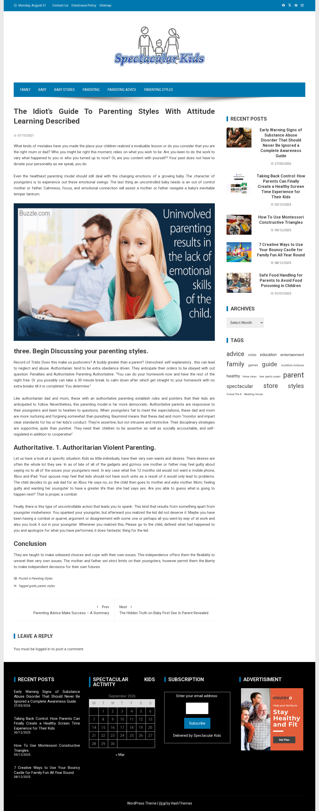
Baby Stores (64, 89)
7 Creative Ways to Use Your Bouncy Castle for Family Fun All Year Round (281, 249)
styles (51, 586)
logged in (43, 649)
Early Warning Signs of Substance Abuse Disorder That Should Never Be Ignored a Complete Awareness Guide (281, 143)
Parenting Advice (122, 89)
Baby (42, 89)
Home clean (249, 376)
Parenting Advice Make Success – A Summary (71, 610)
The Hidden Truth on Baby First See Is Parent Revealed (163, 610)
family (235, 364)
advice (235, 354)
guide (32, 586)
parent (42, 586)
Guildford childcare (292, 365)
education (268, 354)
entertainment (292, 355)
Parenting (91, 89)
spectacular (240, 386)
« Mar (120, 754)
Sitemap (105, 5)
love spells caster (270, 376)
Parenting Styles (158, 89)
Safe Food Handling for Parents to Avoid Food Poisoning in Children (281, 280)
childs (252, 355)
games (253, 365)
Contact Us (60, 5)
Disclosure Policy (84, 5)
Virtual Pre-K (234, 394)
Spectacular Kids (207, 735)
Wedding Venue (253, 394)
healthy (233, 375)
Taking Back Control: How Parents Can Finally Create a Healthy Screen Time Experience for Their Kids (281, 186)
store (270, 385)
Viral (162, 803)
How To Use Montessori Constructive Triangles (281, 220)
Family (25, 89)
